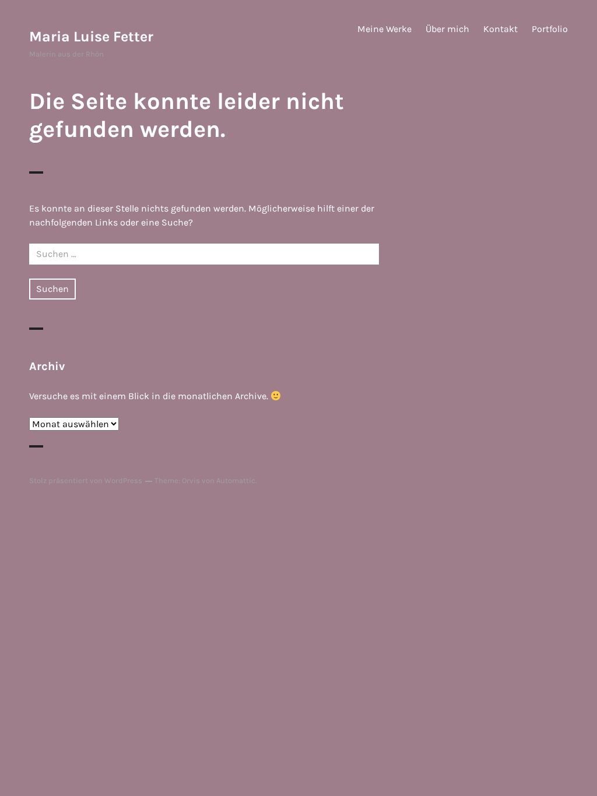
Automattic (235, 480)
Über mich (447, 28)
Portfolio (550, 28)
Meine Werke (384, 28)
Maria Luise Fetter (91, 36)
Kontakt (500, 28)
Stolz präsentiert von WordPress (85, 480)
